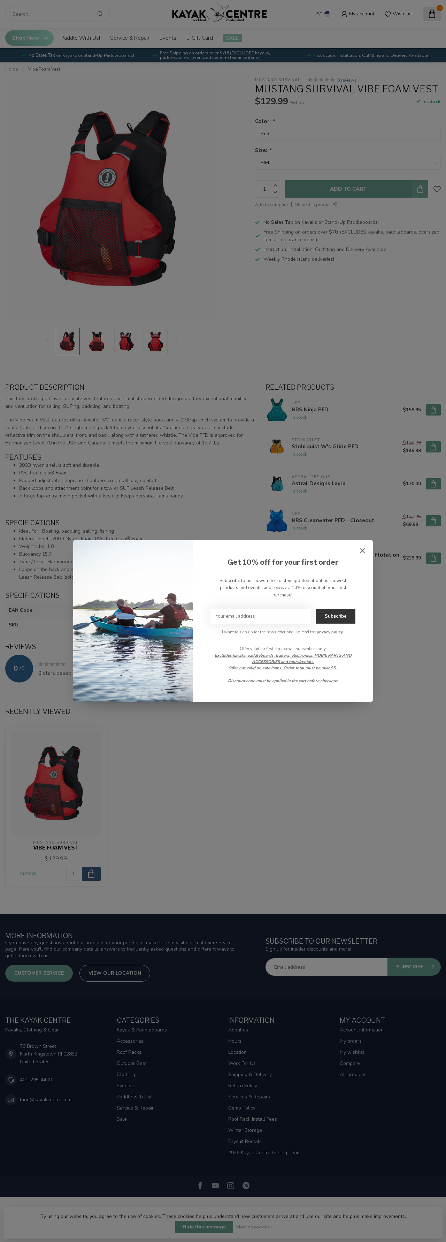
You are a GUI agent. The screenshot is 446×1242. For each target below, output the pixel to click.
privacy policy (330, 632)
